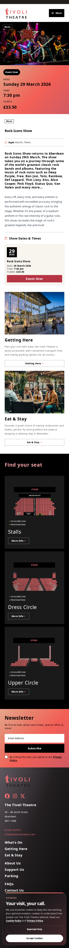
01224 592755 (13, 830)
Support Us (14, 869)
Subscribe (34, 748)
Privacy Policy (35, 920)
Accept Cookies (34, 938)
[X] (22, 796)
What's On (13, 842)
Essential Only (34, 929)
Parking (11, 876)
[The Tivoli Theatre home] (16, 13)
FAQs (9, 884)
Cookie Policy (13, 920)
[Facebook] (7, 796)
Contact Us (14, 890)
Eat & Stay (13, 855)
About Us (13, 863)
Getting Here (16, 849)
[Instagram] (15, 796)
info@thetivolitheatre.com (20, 834)
